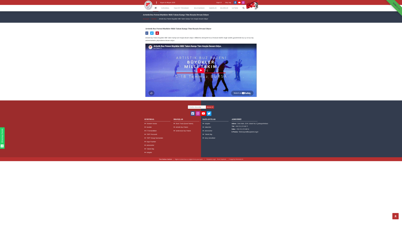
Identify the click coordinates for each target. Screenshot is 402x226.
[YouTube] (239, 2)
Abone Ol (210, 107)
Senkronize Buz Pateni (183, 131)
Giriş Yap (228, 2)
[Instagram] (243, 2)
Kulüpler (149, 152)
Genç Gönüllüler (210, 138)
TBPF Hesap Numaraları (155, 138)
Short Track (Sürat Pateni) (184, 124)
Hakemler (208, 127)
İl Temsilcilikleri (152, 131)
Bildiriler (154, 19)
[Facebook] (235, 2)
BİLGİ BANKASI (199, 8)
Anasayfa (146, 19)
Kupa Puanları (151, 142)
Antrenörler (150, 145)
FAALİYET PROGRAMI (181, 8)
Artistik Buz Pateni (182, 127)
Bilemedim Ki (239, 159)
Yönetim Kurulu (152, 124)
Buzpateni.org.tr (211, 159)
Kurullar (149, 127)
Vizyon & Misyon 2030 (167, 2)
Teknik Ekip (150, 149)
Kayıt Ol (219, 2)
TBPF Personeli (152, 134)
